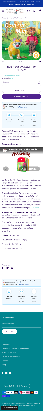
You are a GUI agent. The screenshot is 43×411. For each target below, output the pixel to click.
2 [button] (21, 61)
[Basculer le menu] (2, 11)
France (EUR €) (9, 386)
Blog (4, 364)
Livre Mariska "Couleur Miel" (17, 18)
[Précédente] (2, 61)
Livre (11, 78)
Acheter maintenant (22, 96)
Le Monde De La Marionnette (11, 75)
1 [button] (19, 61)
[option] (21, 40)
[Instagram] (6, 373)
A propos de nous (9, 352)
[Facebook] (3, 373)
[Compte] (34, 10)
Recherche (6, 344)
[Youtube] (10, 373)
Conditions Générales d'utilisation (15, 349)
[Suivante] (40, 61)
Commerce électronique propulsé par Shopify (21, 405)
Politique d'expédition (11, 356)
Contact (5, 360)
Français (24, 386)
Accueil (4, 18)
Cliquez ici (35, 207)
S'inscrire (9, 331)
